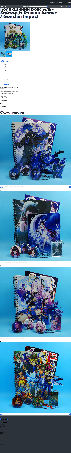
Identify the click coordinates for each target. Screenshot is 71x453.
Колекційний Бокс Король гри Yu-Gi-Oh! (8, 413)
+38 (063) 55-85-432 (3, 424)
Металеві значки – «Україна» (3, 439)
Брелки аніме (1, 433)
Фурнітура (1, 448)
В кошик (7, 84)
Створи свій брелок (59, 2)
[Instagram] (0, 2)
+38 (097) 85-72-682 (52, 2)
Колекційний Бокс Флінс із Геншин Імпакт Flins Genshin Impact (12, 186)
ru (63, 2)
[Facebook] (1, 427)
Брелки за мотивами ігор (3, 434)
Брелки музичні (2, 431)
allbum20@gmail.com (3, 426)
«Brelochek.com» (5, 422)
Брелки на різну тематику (3, 432)
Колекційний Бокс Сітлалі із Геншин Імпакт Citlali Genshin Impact (12, 338)
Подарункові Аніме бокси (3, 444)
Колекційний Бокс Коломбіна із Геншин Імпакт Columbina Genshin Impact (14, 262)
